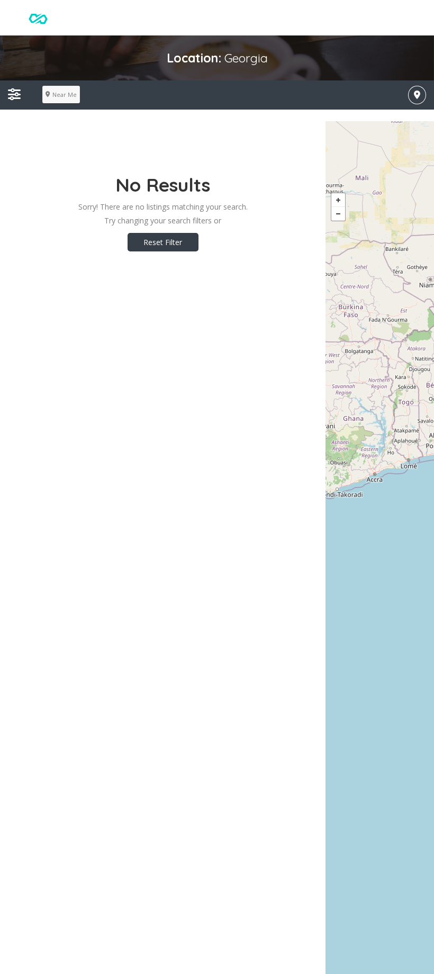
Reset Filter (162, 242)
